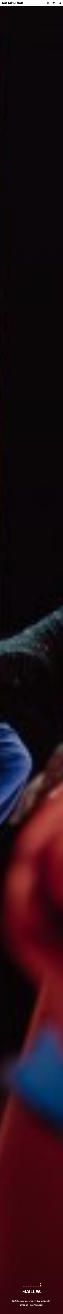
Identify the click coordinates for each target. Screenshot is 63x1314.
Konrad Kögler (43, 1301)
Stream (27, 1285)
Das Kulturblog (12, 3)
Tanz (36, 1285)
